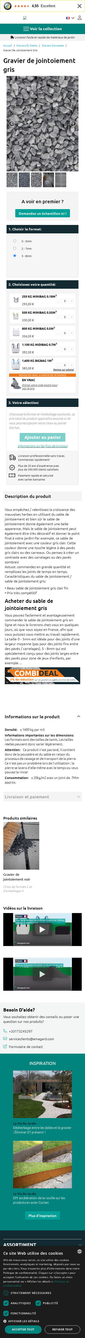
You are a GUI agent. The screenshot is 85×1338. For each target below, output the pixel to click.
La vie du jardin (24, 1123)
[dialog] (42, 1292)
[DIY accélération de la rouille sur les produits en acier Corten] (42, 1164)
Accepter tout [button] (23, 1329)
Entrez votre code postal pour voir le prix (40, 386)
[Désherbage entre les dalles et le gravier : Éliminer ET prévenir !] (42, 1094)
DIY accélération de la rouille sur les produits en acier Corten (39, 1200)
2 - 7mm (27, 249)
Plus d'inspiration (42, 1215)
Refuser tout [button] (62, 1329)
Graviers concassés (53, 45)
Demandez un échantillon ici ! (42, 213)
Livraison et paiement (27, 796)
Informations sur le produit (32, 716)
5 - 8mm (27, 256)
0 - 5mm (27, 241)
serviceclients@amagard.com (31, 1038)
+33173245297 (20, 1030)
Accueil (7, 45)
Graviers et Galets (27, 45)
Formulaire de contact (26, 1046)
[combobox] (79, 1251)
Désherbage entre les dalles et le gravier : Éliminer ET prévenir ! (42, 1129)
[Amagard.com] (25, 18)
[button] (42, 1321)
